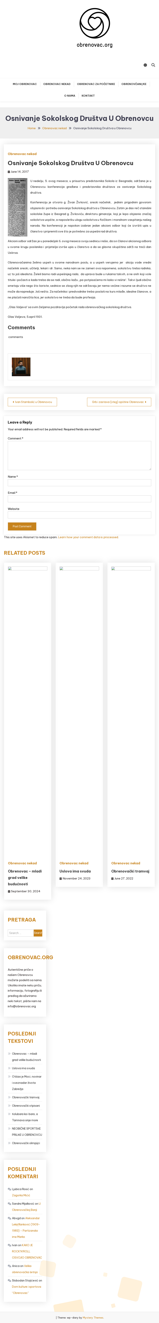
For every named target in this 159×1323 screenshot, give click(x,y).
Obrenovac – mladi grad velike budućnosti (25, 877)
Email (12, 493)
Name (13, 476)
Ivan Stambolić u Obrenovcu (33, 402)
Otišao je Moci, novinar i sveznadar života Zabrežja (26, 1083)
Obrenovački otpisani (26, 1105)
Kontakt (88, 95)
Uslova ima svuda (75, 871)
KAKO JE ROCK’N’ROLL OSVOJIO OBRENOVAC (27, 1251)
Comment (15, 438)
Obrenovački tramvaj (130, 871)
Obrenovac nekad (57, 84)
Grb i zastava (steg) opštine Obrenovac (118, 402)
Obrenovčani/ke (133, 84)
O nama (69, 95)
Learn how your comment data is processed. (88, 537)
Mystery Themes (93, 1317)
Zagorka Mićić (21, 1195)
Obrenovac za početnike (96, 84)
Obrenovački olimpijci (26, 1143)
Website (13, 509)
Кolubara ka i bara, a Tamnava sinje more (25, 1117)
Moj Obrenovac (25, 84)
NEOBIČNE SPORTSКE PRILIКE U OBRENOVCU (27, 1132)
